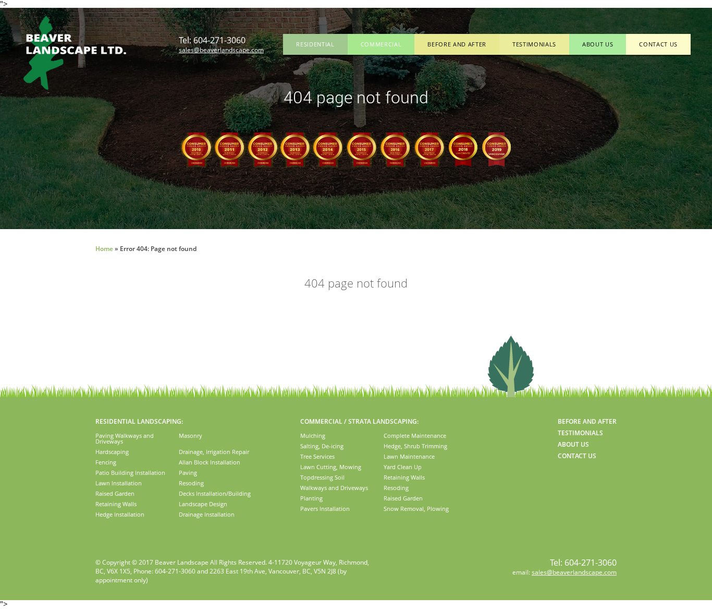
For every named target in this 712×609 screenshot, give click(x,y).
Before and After (456, 44)
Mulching (312, 435)
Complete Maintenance (415, 435)
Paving (188, 472)
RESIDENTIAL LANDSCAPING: (139, 421)
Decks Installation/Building (215, 493)
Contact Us (658, 44)
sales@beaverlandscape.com (221, 49)
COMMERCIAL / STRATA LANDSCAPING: (359, 421)
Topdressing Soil (322, 477)
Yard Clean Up (403, 467)
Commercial (381, 44)
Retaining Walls (116, 504)
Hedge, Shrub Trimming (415, 446)
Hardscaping (112, 452)
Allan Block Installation (209, 462)
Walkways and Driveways (334, 488)
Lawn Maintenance (409, 456)
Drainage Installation (207, 514)
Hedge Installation (119, 514)
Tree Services (317, 456)
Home (104, 248)
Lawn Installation (118, 483)
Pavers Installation (325, 508)
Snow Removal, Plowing (416, 508)
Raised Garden (114, 493)
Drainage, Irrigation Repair (214, 452)
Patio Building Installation (130, 472)
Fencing (105, 462)
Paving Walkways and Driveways (124, 438)
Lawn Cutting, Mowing (330, 467)
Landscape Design (203, 504)
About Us (597, 44)
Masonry (190, 435)
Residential (315, 44)
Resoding (191, 483)
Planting (311, 498)
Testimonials (534, 44)
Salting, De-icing (321, 446)
